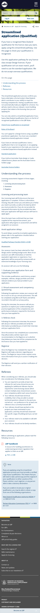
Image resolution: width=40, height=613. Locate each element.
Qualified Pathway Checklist (16, 242)
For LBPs (4, 528)
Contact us (5, 565)
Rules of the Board (7, 129)
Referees (6, 86)
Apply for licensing (21, 26)
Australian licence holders (10, 167)
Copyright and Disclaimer (11, 602)
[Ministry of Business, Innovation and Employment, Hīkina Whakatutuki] (14, 582)
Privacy (4, 599)
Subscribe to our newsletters (11, 571)
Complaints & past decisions (11, 533)
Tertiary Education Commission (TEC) (17, 503)
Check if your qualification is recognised (15, 125)
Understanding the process (14, 83)
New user (30, 19)
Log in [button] (7, 19)
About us (4, 536)
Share (37, 26)
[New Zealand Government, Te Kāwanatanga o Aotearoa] (14, 589)
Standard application (8, 154)
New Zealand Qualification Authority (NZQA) (19, 497)
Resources (7, 89)
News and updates (8, 568)
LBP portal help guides (9, 539)
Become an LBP (9, 26)
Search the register (8, 549)
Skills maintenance (8, 552)
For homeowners (7, 531)
